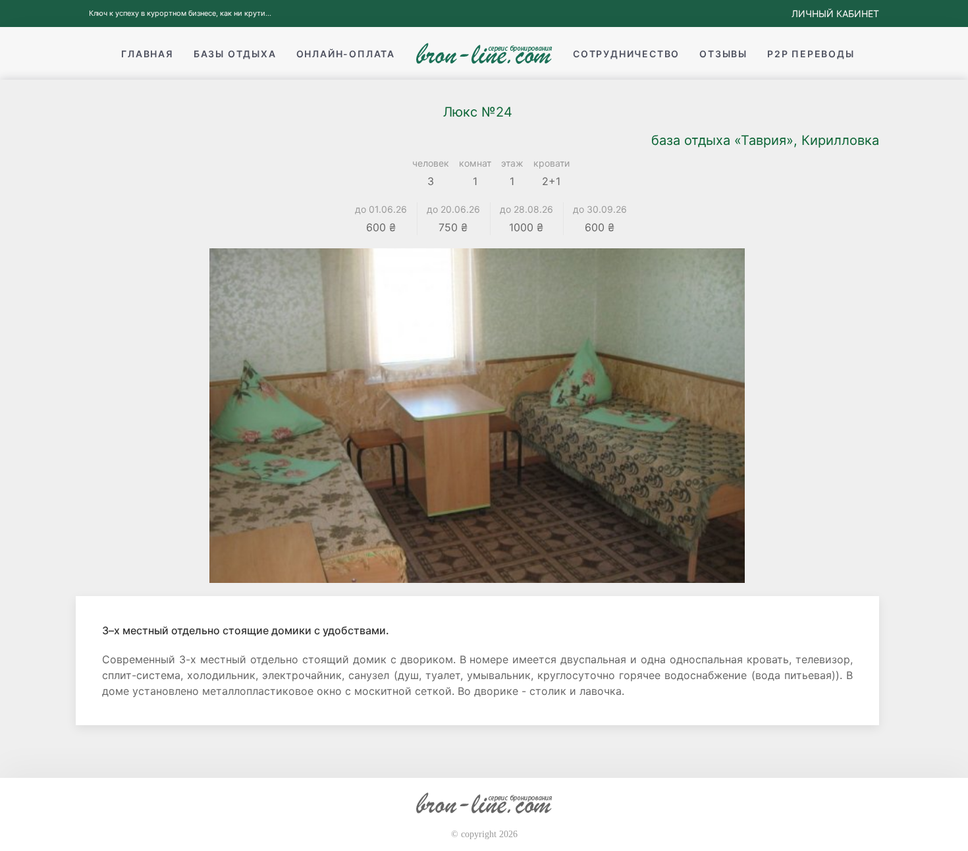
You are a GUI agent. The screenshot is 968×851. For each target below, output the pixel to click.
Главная (147, 53)
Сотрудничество (626, 53)
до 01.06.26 (381, 209)
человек (430, 163)
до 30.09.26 (600, 209)
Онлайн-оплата (345, 53)
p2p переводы (811, 53)
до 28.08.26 (526, 209)
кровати (551, 163)
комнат (475, 163)
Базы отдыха (235, 53)
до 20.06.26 (453, 209)
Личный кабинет (835, 13)
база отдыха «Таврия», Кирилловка (765, 140)
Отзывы (723, 53)
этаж (512, 163)
